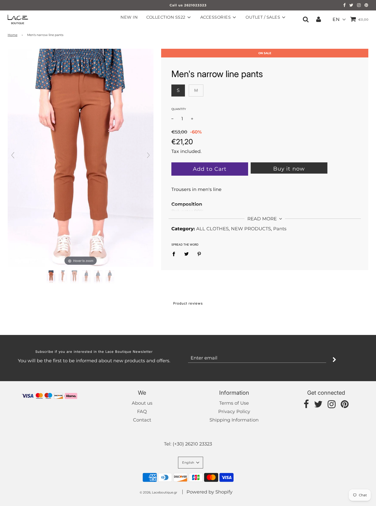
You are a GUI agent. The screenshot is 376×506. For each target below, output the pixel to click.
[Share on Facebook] (175, 254)
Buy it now (289, 168)
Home (12, 35)
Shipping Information (234, 420)
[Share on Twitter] (186, 254)
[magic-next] (148, 155)
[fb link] (344, 5)
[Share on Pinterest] (199, 254)
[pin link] (366, 5)
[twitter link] (351, 5)
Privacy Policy (234, 411)
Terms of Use (234, 403)
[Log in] (318, 19)
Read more (262, 219)
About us (142, 403)
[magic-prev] (13, 155)
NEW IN (129, 17)
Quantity (178, 109)
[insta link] (359, 5)
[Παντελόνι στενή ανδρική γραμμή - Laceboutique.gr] (51, 276)
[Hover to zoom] (80, 157)
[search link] (305, 19)
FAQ (142, 411)
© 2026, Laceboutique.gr (158, 492)
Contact (142, 420)
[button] (190, 462)
